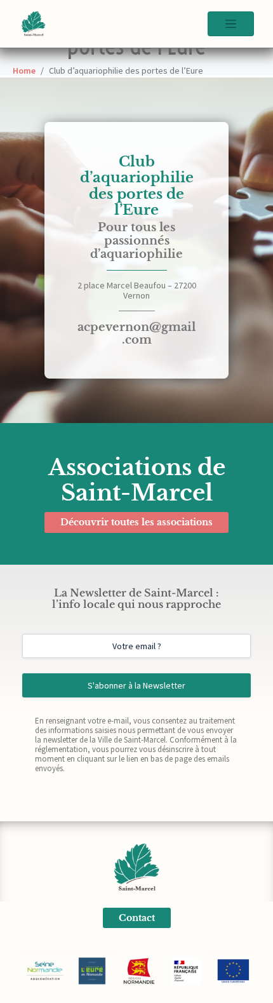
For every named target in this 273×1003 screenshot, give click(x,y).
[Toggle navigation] (231, 23)
